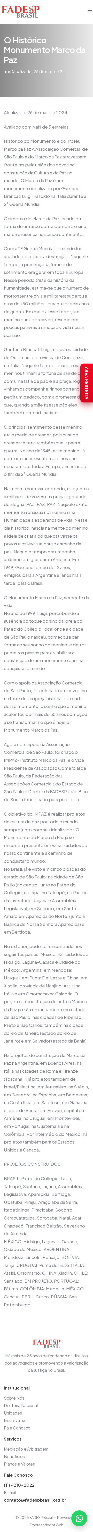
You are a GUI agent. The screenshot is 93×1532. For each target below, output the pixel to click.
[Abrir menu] (90, 12)
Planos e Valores (19, 1464)
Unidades (13, 1413)
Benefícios (14, 1456)
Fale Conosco (17, 1428)
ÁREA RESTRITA (86, 383)
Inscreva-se (15, 1420)
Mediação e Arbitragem (26, 1449)
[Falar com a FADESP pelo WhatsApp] (79, 1518)
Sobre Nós (14, 1398)
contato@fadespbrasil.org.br (35, 1500)
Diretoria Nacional (21, 1405)
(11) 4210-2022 (19, 1485)
